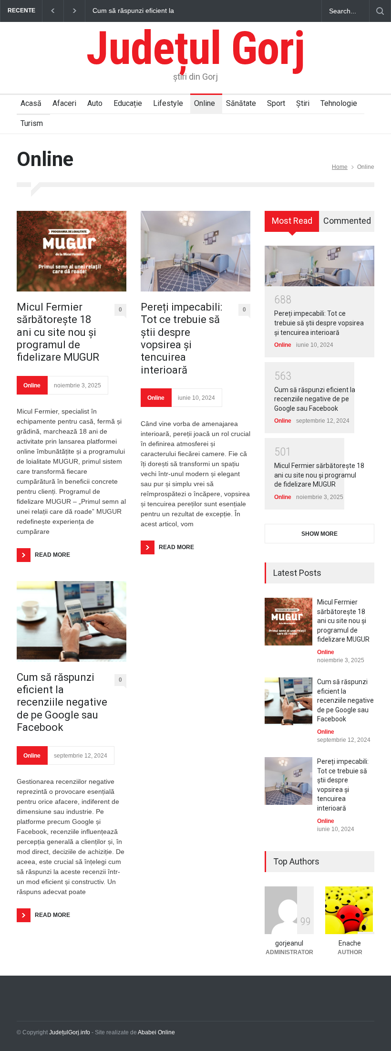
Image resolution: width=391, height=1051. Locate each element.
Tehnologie (338, 103)
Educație (127, 103)
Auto (95, 103)
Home (340, 167)
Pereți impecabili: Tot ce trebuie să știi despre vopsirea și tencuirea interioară (181, 338)
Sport (276, 103)
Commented (347, 221)
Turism (32, 123)
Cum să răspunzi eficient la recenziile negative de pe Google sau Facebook (142, 11)
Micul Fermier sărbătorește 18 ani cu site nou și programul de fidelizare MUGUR (58, 332)
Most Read (292, 221)
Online (204, 103)
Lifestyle (168, 103)
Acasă (31, 103)
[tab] (292, 225)
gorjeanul (289, 943)
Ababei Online (156, 1032)
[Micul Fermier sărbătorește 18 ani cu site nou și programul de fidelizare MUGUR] (71, 251)
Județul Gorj (195, 48)
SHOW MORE (319, 534)
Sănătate (241, 103)
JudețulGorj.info (69, 1032)
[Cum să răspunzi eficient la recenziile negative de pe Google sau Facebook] (71, 621)
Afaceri (64, 103)
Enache (350, 943)
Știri (302, 103)
